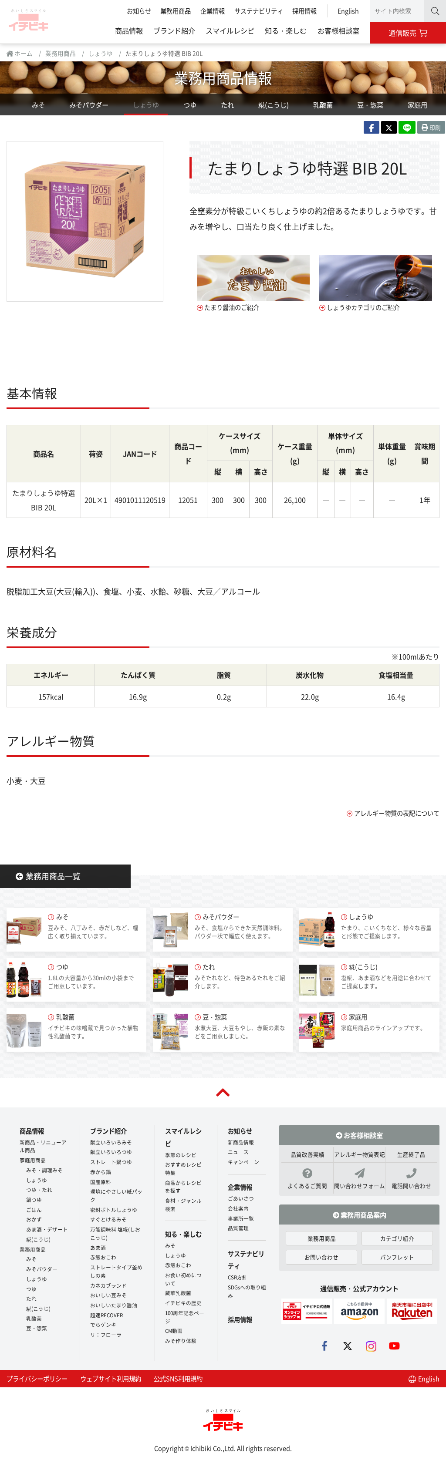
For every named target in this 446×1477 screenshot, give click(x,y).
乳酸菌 (323, 104)
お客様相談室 (338, 30)
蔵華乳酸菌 (178, 1292)
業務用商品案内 (362, 1214)
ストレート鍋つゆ (111, 1161)
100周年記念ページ (184, 1317)
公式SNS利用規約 (178, 1378)
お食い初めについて (183, 1279)
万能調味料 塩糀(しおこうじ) (115, 1233)
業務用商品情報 (223, 77)
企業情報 (212, 10)
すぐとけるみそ (108, 1219)
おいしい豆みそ (108, 1295)
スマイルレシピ (230, 30)
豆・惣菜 (370, 104)
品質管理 (238, 1227)
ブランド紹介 (174, 30)
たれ (227, 104)
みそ (38, 104)
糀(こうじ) (273, 104)
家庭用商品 (33, 1160)
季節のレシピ (180, 1154)
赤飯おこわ (103, 1257)
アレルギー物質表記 (359, 1154)
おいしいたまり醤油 (113, 1305)
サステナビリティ (258, 10)
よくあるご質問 (307, 1185)
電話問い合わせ (411, 1185)
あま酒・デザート (47, 1229)
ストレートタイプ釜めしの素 (116, 1271)
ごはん (34, 1209)
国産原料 (100, 1181)
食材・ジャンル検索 (183, 1204)
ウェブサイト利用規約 (110, 1378)
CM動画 (173, 1330)
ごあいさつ (241, 1198)
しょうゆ (100, 53)
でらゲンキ (103, 1324)
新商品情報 (241, 1142)
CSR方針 (237, 1277)
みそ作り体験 (180, 1340)
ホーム (23, 53)
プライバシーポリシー (37, 1378)
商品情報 (129, 30)
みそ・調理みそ (44, 1170)
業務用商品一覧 (53, 875)
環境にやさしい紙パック (116, 1195)
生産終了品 (411, 1154)
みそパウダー (88, 104)
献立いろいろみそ (111, 1142)
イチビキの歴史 (183, 1302)
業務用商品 (175, 10)
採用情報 (304, 10)
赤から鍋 (100, 1171)
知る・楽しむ (286, 30)
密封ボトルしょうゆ (113, 1209)
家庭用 (417, 104)
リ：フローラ (106, 1334)
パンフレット (397, 1257)
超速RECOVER (106, 1315)
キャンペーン (243, 1161)
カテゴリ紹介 (397, 1238)
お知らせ (139, 10)
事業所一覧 (241, 1218)
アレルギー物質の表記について (396, 813)
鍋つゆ (34, 1199)
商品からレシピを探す (183, 1186)
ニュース (238, 1151)
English (348, 10)
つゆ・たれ (39, 1189)
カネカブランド (108, 1285)
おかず (34, 1219)
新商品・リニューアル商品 (43, 1146)
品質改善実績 (307, 1154)
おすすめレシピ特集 (183, 1168)
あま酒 (98, 1247)
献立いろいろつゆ (111, 1151)
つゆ (189, 104)
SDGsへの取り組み (247, 1291)
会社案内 (238, 1208)
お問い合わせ (321, 1257)
